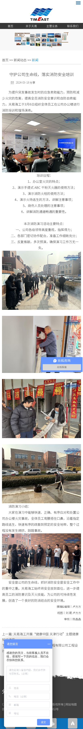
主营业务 (52, 26)
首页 (10, 26)
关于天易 (31, 26)
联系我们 (72, 26)
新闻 (35, 59)
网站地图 (71, 704)
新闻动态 (20, 59)
